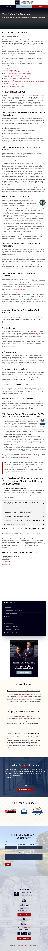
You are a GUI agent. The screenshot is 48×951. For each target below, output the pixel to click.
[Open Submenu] (43, 607)
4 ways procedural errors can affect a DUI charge (23, 733)
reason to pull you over (34, 333)
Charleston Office (6, 564)
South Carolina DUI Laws (10, 70)
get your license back (12, 259)
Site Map (13, 947)
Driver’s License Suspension (11, 613)
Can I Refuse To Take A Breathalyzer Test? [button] (16, 516)
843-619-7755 (6, 457)
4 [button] (26, 785)
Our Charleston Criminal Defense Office (14, 86)
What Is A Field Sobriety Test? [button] (13, 508)
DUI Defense (8, 607)
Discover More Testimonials (25, 789)
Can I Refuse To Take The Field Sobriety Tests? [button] (18, 512)
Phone (32, 844)
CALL (40, 6)
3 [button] (25, 785)
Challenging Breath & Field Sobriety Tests (14, 610)
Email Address (22, 844)
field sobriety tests (22, 183)
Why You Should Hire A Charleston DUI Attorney (16, 78)
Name (6, 844)
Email (24, 6)
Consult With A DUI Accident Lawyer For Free (15, 85)
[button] (8, 6)
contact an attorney (24, 55)
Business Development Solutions (30, 947)
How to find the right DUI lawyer (17, 289)
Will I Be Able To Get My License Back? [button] (16, 524)
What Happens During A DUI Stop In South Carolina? (17, 73)
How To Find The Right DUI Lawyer (13, 626)
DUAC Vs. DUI (8, 616)
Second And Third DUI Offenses (12, 629)
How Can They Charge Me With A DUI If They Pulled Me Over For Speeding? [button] (21, 503)
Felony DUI (8, 620)
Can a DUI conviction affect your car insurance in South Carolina (23, 712)
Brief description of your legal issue (14, 852)
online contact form (23, 457)
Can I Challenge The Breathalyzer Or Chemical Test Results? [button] (22, 520)
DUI (40, 694)
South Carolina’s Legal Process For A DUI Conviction (17, 80)
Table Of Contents (8, 68)
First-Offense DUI (9, 623)
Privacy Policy (19, 947)
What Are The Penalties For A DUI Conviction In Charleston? (19, 72)
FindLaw (40, 947)
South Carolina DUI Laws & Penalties (13, 632)
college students (15, 303)
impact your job (16, 53)
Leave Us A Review (24, 938)
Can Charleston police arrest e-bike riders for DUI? (23, 691)
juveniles (24, 303)
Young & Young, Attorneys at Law (21, 694)
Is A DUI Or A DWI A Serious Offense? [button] (15, 488)
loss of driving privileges (36, 45)
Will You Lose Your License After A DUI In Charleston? (17, 76)
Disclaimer (8, 947)
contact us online (36, 533)
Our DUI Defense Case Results (11, 75)
